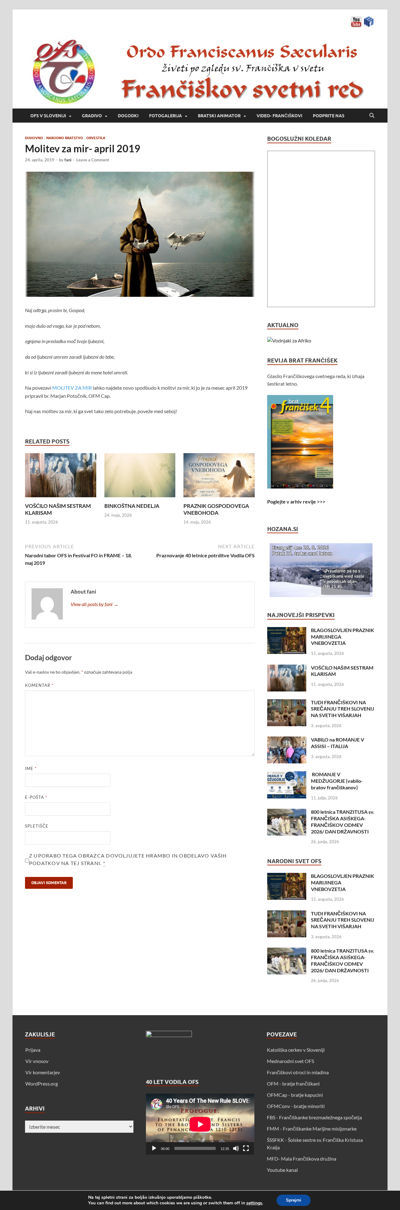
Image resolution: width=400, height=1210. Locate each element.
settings (254, 1203)
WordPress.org (41, 1083)
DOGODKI (128, 115)
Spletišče (36, 825)
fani (68, 159)
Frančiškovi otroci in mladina (298, 1072)
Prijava (32, 1050)
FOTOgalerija (165, 115)
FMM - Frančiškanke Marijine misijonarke (312, 1129)
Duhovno (34, 138)
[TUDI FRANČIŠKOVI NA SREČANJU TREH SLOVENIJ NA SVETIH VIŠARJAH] (286, 703)
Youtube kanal (282, 1170)
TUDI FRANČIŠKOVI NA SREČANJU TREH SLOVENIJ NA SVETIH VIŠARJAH (342, 708)
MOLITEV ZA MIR (72, 388)
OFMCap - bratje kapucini (295, 1095)
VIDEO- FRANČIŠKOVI (279, 115)
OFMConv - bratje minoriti (296, 1106)
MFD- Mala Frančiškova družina (301, 1159)
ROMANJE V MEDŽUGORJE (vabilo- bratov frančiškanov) (337, 780)
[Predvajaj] (154, 1148)
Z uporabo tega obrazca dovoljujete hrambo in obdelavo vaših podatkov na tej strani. (128, 859)
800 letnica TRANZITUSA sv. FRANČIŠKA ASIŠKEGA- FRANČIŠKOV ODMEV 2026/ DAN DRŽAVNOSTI (342, 821)
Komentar (39, 685)
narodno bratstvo (64, 138)
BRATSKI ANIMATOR (219, 115)
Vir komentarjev (42, 1072)
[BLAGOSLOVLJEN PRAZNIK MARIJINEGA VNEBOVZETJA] (286, 631)
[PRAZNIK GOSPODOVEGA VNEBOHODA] (219, 477)
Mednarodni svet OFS (290, 1061)
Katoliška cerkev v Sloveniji (296, 1050)
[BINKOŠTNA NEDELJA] (140, 477)
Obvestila (95, 138)
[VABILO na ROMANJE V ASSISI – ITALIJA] (286, 740)
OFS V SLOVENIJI (48, 115)
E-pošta (36, 797)
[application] (200, 1124)
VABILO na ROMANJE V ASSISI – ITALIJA (337, 743)
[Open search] (372, 116)
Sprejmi (293, 1200)
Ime (31, 768)
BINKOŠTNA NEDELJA (131, 506)
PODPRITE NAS (328, 115)
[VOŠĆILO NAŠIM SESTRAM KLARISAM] (60, 477)
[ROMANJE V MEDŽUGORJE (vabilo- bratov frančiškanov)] (286, 775)
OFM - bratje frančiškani (293, 1083)
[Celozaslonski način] (246, 1148)
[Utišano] (236, 1148)
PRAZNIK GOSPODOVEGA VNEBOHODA (216, 509)
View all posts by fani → (94, 604)
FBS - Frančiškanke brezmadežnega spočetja (314, 1117)
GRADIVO (92, 115)
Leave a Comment (92, 159)
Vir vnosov (36, 1061)
